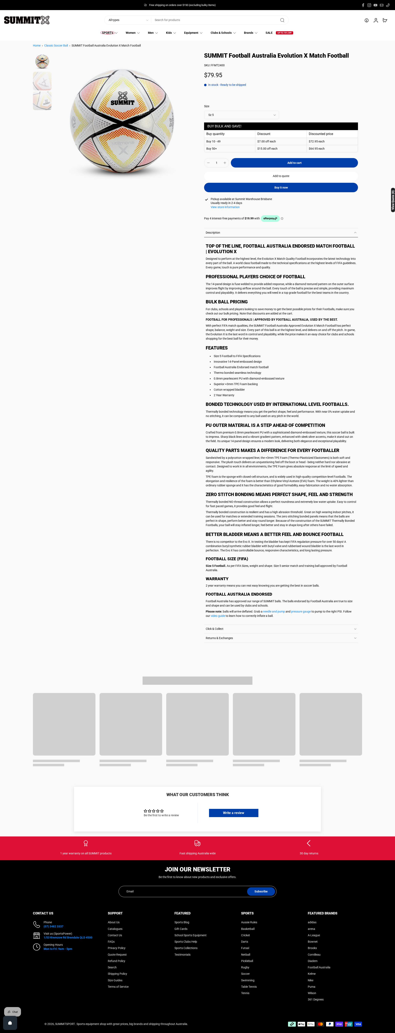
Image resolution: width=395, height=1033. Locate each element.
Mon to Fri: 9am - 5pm (58, 948)
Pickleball (247, 960)
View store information (225, 207)
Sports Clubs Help (185, 941)
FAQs (111, 941)
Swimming (247, 980)
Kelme (312, 973)
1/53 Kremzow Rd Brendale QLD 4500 (68, 937)
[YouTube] (375, 5)
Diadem (312, 960)
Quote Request (117, 954)
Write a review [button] (233, 813)
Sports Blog (181, 922)
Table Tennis (249, 986)
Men (151, 33)
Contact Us (115, 935)
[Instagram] (369, 5)
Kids (169, 33)
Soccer (245, 973)
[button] (294, 163)
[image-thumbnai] (42, 61)
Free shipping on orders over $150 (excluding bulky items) (182, 5)
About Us (114, 922)
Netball (245, 954)
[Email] (382, 5)
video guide (218, 615)
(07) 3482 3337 (53, 926)
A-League (314, 935)
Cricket (245, 935)
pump (281, 611)
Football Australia (319, 967)
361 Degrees (316, 999)
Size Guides (115, 980)
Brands (248, 33)
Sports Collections (186, 948)
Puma (311, 986)
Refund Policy (116, 960)
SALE (269, 33)
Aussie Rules (249, 922)
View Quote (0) (393, 200)
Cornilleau (314, 954)
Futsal (245, 948)
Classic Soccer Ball (56, 45)
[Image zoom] (122, 121)
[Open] (10, 1023)
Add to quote (281, 176)
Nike (310, 980)
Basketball (247, 928)
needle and (270, 611)
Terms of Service (118, 986)
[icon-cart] (384, 20)
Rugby (245, 967)
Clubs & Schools (221, 33)
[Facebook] (363, 5)
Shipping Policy (117, 973)
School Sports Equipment (190, 935)
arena (311, 928)
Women (131, 33)
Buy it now (281, 187)
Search (112, 967)
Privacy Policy (116, 948)
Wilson (312, 993)
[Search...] (282, 20)
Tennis (245, 993)
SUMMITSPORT (65, 1023)
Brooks (312, 948)
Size (206, 106)
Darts (244, 941)
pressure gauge (301, 611)
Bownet (313, 941)
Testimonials (182, 954)
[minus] (208, 163)
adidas (312, 922)
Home (37, 45)
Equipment (191, 33)
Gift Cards (180, 928)
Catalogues (115, 928)
